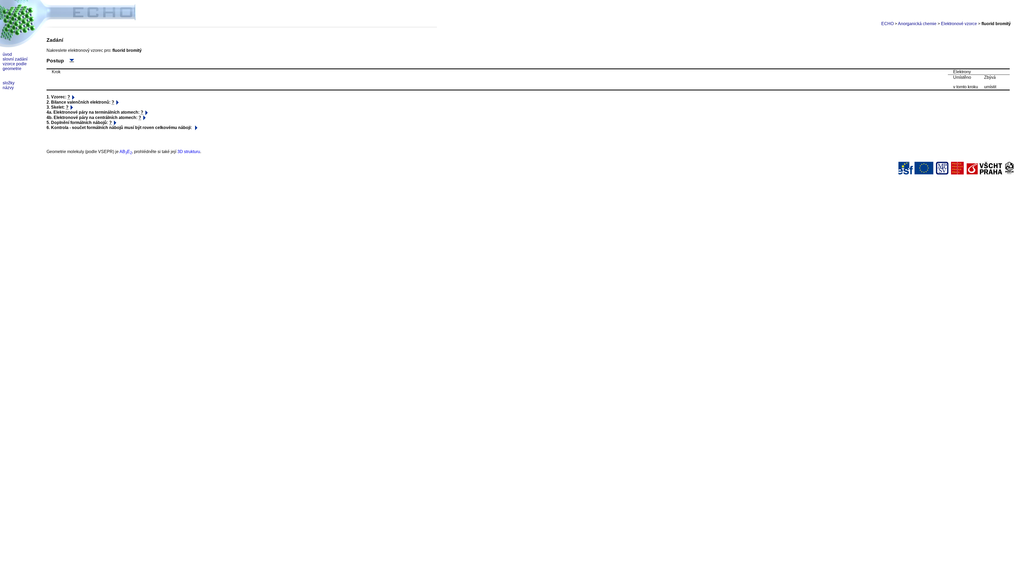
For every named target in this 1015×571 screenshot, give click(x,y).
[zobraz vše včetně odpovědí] (71, 60)
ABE (125, 151)
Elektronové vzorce (959, 23)
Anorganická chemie (917, 23)
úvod (7, 54)
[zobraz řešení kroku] (73, 97)
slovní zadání (15, 59)
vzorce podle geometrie (15, 66)
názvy (8, 87)
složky (9, 83)
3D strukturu (188, 151)
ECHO (887, 23)
